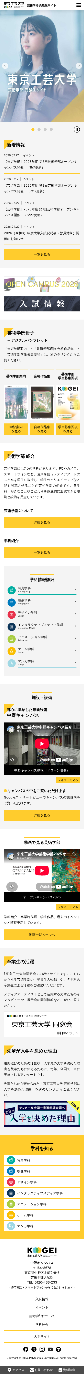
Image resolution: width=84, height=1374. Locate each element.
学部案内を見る (16, 429)
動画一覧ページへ (42, 935)
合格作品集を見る (42, 429)
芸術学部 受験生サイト (41, 5)
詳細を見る (42, 522)
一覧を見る (42, 254)
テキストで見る (68, 780)
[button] (5, 66)
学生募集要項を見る (68, 429)
